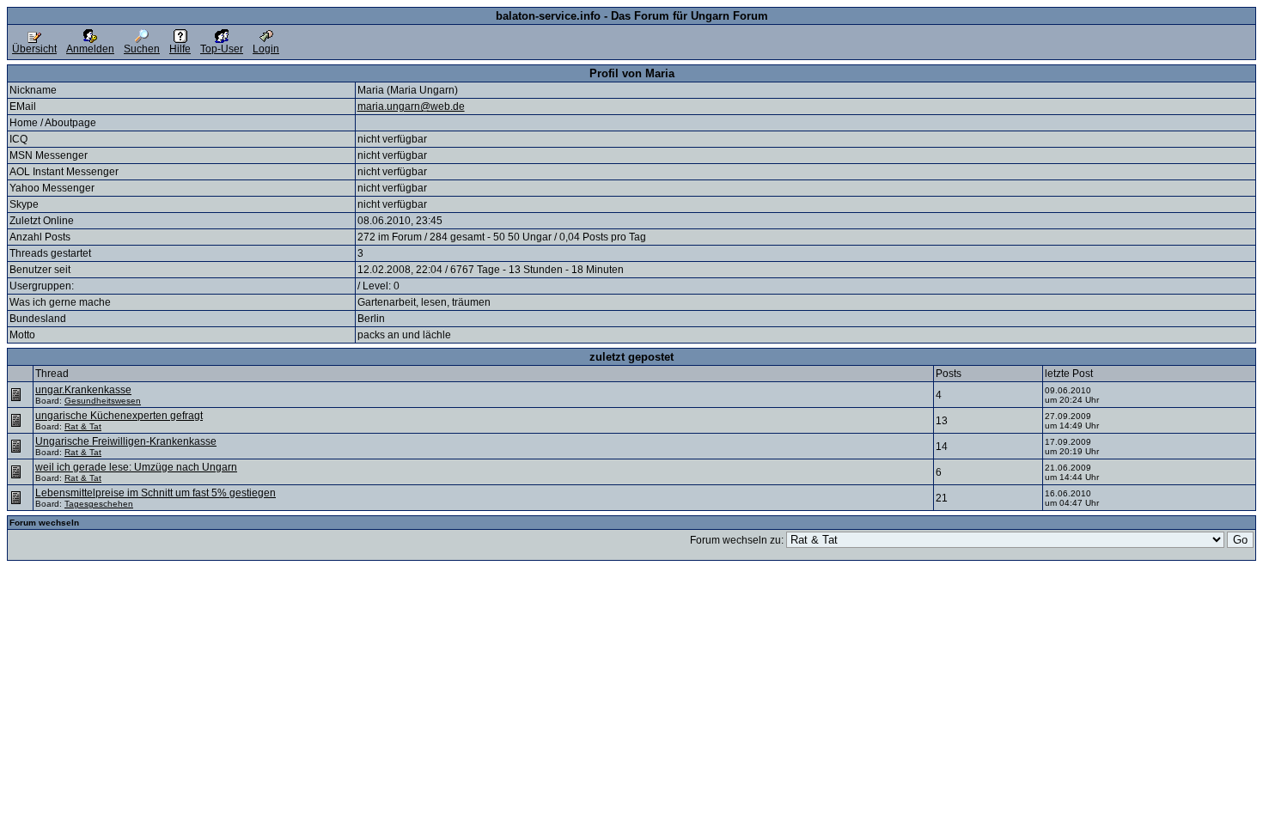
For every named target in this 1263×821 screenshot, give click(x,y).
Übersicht (34, 49)
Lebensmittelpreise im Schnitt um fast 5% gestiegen (155, 493)
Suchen (142, 49)
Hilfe (180, 49)
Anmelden (90, 49)
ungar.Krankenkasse (83, 390)
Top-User (221, 49)
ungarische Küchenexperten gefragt (119, 416)
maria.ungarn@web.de (411, 106)
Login (266, 49)
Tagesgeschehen (98, 503)
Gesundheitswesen (102, 400)
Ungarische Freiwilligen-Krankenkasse (126, 441)
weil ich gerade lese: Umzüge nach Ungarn (136, 467)
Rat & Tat (82, 426)
